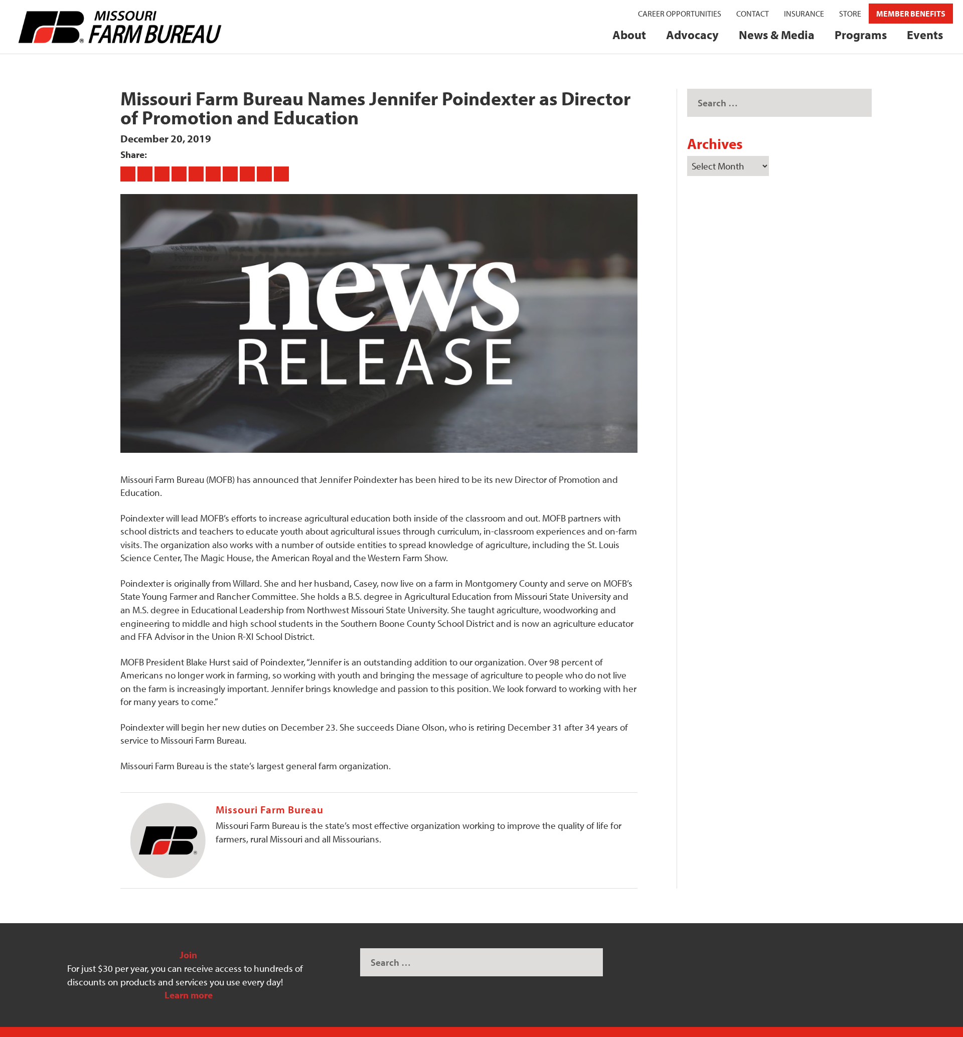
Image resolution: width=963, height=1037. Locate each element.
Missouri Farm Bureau (270, 809)
